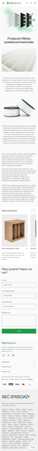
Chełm (25, 441)
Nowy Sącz (5, 433)
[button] (3, 3)
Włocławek (23, 424)
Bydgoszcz (12, 420)
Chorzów (24, 431)
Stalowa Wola (13, 448)
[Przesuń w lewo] (28, 211)
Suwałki (13, 439)
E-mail (4, 280)
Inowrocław (18, 437)
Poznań (19, 418)
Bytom (31, 424)
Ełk (30, 441)
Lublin (20, 420)
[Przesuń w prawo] (33, 211)
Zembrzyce (16, 414)
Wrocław (30, 418)
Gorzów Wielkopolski (15, 428)
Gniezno (4, 441)
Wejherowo (5, 411)
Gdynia (18, 409)
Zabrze (16, 424)
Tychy (26, 428)
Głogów (18, 441)
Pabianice (17, 443)
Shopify (30, 379)
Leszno (4, 443)
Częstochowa (6, 422)
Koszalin (31, 431)
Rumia (13, 411)
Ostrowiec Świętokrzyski (26, 439)
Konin (27, 435)
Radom (4, 426)
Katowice (18, 416)
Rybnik (10, 424)
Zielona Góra (19, 426)
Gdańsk (11, 409)
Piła (12, 437)
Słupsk (24, 409)
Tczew (19, 411)
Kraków (31, 416)
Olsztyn (10, 426)
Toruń (14, 422)
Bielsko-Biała (22, 422)
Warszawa (11, 418)
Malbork (24, 445)
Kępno (24, 414)
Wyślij (19, 331)
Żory (19, 445)
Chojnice (4, 409)
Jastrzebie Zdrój (15, 433)
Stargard (12, 441)
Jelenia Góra (13, 435)
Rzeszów (11, 416)
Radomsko (30, 414)
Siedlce (21, 435)
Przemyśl (22, 448)
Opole (4, 424)
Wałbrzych (11, 431)
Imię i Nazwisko (7, 302)
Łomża (10, 443)
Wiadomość (6, 313)
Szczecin (5, 420)
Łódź (24, 418)
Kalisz (18, 431)
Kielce (30, 422)
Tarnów (4, 418)
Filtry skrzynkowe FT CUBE (10, 248)
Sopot (30, 409)
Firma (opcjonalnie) (8, 291)
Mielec (4, 416)
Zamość (13, 445)
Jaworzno (25, 433)
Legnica (4, 435)
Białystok (26, 420)
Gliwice (25, 416)
